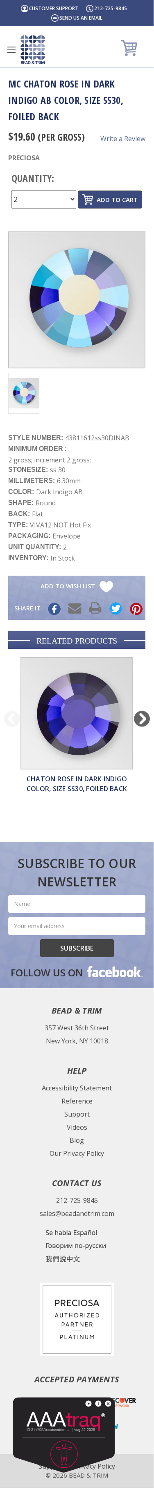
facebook (114, 971)
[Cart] (130, 47)
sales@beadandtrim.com (77, 1213)
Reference (77, 1101)
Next (142, 719)
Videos (77, 1127)
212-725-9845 (110, 8)
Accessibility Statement (77, 1087)
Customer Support (53, 8)
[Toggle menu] (11, 49)
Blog (77, 1140)
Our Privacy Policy (77, 1153)
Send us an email (80, 17)
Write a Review (122, 138)
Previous (12, 719)
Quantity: (32, 178)
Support (77, 1114)
